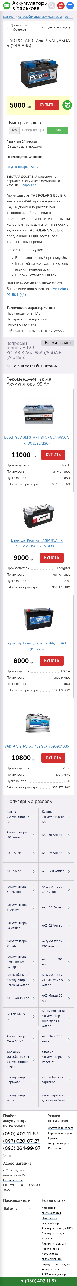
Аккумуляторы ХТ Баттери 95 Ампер (52, 980)
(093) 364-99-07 (21, 1148)
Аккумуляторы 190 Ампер (52, 944)
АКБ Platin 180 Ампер (52, 1039)
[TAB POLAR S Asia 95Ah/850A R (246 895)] (38, 74)
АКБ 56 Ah (14, 871)
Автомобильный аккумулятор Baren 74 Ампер (18, 980)
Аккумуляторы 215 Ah (17, 944)
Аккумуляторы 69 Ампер (17, 889)
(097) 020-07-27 (21, 1141)
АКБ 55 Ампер (52, 835)
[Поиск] (51, 5)
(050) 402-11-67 (20, 1134)
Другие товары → (22, 167)
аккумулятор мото (16, 1098)
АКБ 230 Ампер (53, 871)
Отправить (57, 130)
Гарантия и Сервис (60, 1133)
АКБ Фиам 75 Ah (16, 1016)
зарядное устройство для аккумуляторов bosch (18, 1059)
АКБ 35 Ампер (52, 853)
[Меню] (70, 5)
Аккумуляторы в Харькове (30, 6)
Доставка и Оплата (60, 1128)
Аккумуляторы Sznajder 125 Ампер (17, 962)
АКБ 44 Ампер (52, 907)
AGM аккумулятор (54, 1274)
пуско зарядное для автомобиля (53, 1098)
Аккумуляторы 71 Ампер (17, 907)
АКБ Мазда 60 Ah (52, 998)
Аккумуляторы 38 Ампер (52, 889)
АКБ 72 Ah (14, 853)
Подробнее (28, 185)
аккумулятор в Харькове (17, 1080)
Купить (47, 105)
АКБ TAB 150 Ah (18, 998)
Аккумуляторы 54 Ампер (17, 926)
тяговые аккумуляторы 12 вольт (52, 1057)
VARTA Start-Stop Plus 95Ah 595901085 (36, 746)
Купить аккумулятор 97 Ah (18, 816)
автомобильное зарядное (53, 1080)
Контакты (54, 1148)
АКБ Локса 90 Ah (52, 962)
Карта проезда (13, 1180)
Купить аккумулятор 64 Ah (53, 816)
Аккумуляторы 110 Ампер (17, 835)
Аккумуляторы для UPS (57, 1228)
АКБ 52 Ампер (52, 925)
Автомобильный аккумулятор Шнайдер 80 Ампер (53, 1019)
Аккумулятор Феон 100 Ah (16, 1039)
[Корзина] (61, 5)
